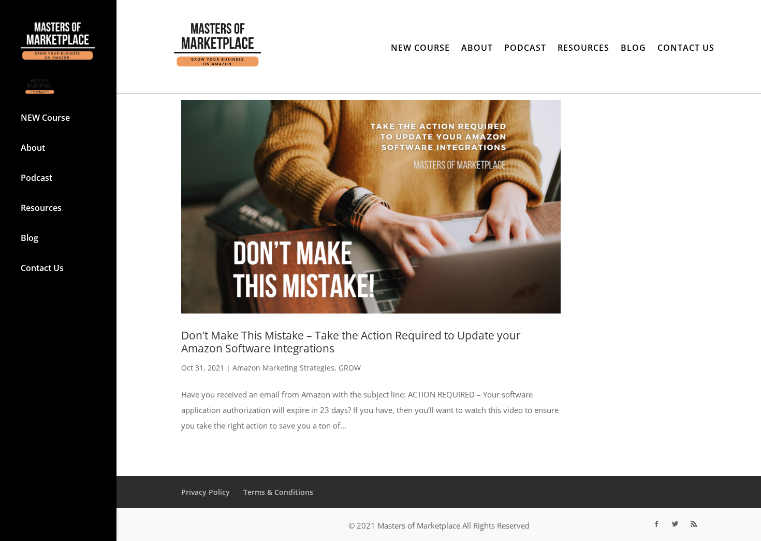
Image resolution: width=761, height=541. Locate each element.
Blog (29, 239)
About (33, 148)
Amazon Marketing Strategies (283, 368)
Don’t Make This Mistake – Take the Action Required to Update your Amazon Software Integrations (351, 341)
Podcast (36, 178)
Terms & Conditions (278, 492)
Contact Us (42, 269)
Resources (41, 208)
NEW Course (45, 117)
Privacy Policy (205, 492)
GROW (350, 368)
